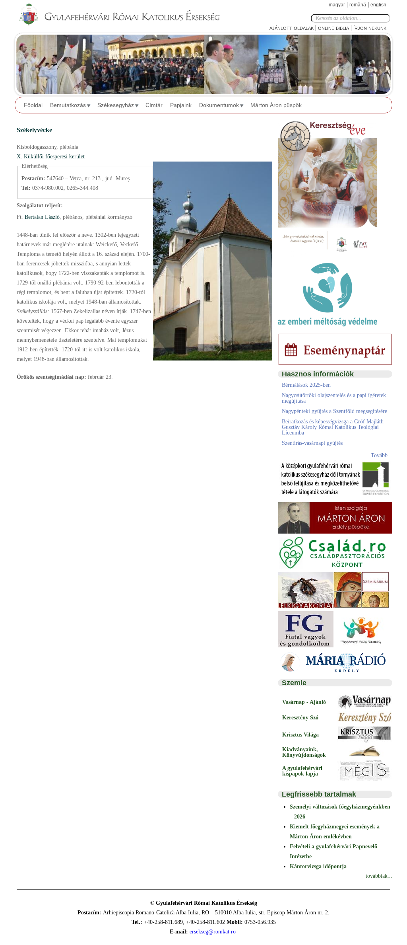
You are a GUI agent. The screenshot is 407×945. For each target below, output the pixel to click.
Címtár (154, 105)
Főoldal (33, 105)
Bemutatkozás (68, 105)
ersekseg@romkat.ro (213, 932)
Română (357, 5)
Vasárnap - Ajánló (304, 702)
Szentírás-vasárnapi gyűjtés (312, 443)
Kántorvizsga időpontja (318, 866)
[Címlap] (126, 15)
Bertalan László (41, 217)
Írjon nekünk (369, 27)
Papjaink (181, 105)
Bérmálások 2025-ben (306, 385)
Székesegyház (115, 105)
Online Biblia (333, 27)
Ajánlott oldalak (291, 27)
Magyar (337, 5)
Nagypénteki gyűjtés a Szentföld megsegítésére (334, 411)
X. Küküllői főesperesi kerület (51, 157)
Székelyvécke (34, 130)
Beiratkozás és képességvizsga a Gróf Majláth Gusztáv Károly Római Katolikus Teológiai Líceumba (333, 427)
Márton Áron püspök (276, 105)
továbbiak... (379, 876)
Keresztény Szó (300, 718)
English (378, 5)
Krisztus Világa (300, 735)
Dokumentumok (219, 105)
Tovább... (381, 455)
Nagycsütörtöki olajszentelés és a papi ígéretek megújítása (334, 398)
